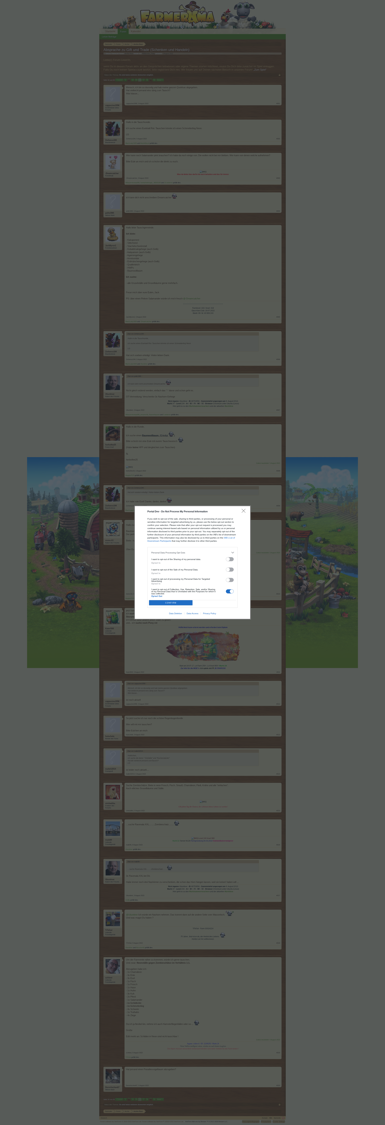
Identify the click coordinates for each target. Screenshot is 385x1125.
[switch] (230, 559)
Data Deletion (175, 613)
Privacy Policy (209, 613)
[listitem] (192, 552)
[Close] (244, 512)
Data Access (192, 613)
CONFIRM (170, 603)
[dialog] (192, 562)
